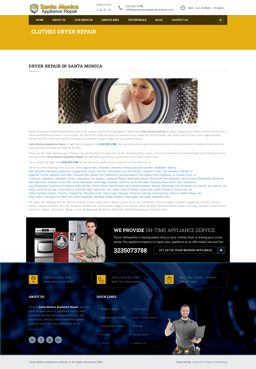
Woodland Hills (161, 196)
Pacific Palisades (139, 182)
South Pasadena (163, 189)
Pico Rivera (67, 185)
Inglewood (165, 175)
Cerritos (101, 171)
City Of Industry (131, 171)
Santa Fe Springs (46, 189)
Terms (105, 343)
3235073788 (130, 250)
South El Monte (129, 189)
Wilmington (131, 196)
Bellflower (160, 167)
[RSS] (109, 9)
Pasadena (54, 185)
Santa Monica (66, 189)
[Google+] (105, 9)
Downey (172, 171)
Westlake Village (103, 196)
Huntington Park (148, 175)
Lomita (71, 178)
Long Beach (83, 178)
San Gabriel (199, 185)
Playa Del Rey (83, 185)
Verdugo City (52, 196)
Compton (147, 171)
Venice (40, 196)
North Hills (65, 182)
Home (39, 20)
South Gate (146, 189)
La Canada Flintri (182, 175)
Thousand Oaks (92, 193)
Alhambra (104, 167)
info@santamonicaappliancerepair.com (149, 9)
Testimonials (137, 20)
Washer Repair (110, 309)
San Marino (214, 185)
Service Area (110, 20)
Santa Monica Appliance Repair (58, 307)
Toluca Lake (110, 193)
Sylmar (52, 193)
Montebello (204, 178)
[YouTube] (101, 9)
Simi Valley (113, 189)
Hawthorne (111, 175)
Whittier (119, 196)
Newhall (52, 182)
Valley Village (188, 193)
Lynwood (111, 178)
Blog (159, 20)
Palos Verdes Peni (172, 182)
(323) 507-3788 (134, 6)
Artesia (127, 167)
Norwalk (112, 182)
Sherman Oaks (83, 189)
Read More (35, 329)
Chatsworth (114, 171)
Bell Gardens (146, 167)
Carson (91, 171)
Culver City (160, 171)
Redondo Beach (141, 185)
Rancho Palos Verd (120, 185)
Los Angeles (98, 178)
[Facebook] (97, 9)
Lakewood (47, 178)
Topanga (123, 193)
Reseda (156, 185)
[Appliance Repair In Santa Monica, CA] (54, 9)
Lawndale (60, 178)
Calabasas (64, 171)
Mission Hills (188, 178)
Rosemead (168, 185)
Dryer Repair (141, 309)
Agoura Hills (90, 167)
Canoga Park (79, 171)
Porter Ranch (100, 185)
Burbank (52, 171)
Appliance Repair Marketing (209, 362)
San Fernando (183, 185)
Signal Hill (99, 189)
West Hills (67, 196)
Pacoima (156, 182)
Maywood (174, 178)
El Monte (184, 171)
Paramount (40, 185)
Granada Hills (81, 175)
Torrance (134, 193)
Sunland (42, 193)
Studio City (180, 189)
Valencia (174, 193)
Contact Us (180, 20)
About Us (58, 20)
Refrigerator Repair (113, 317)
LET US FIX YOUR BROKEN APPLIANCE (185, 250)
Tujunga (146, 193)
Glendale (66, 175)
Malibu (122, 178)
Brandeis (40, 171)
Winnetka (145, 196)
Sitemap (138, 326)
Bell (135, 167)
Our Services (84, 20)
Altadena (116, 167)
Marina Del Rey (159, 178)
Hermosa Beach (128, 175)
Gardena (55, 175)
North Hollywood (82, 182)
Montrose (40, 182)
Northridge (100, 182)
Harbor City (96, 175)
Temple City (75, 193)
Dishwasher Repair (113, 326)
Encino (44, 175)
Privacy (105, 334)
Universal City (160, 193)
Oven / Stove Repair (145, 317)
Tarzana (62, 193)
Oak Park (124, 182)
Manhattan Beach (138, 178)
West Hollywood (83, 196)
